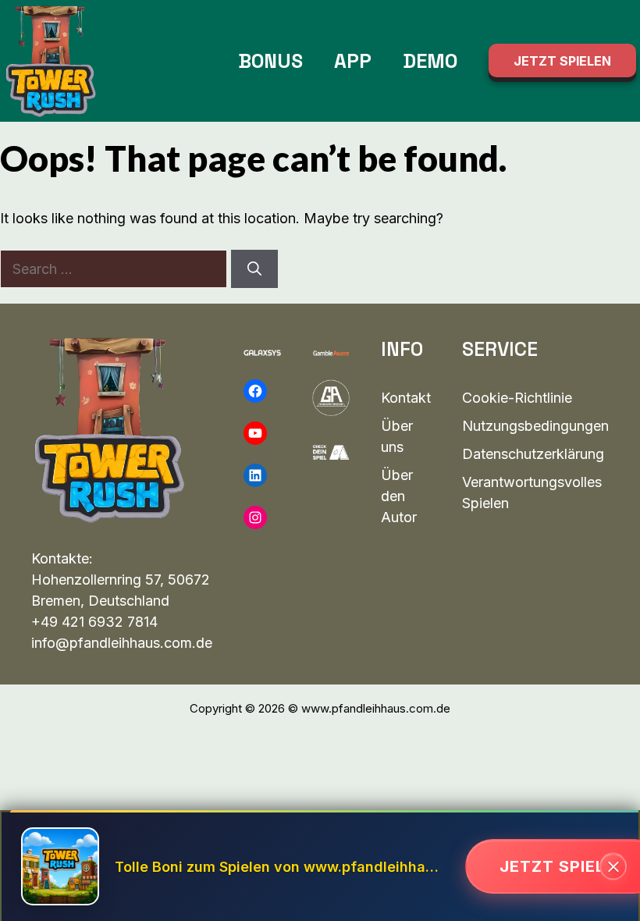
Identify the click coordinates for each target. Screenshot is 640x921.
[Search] (254, 269)
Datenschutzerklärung (533, 454)
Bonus (270, 60)
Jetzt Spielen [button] (562, 61)
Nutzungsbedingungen (535, 426)
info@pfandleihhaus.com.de (121, 643)
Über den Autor (399, 496)
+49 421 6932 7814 (94, 621)
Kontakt (406, 397)
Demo (430, 60)
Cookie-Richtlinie (517, 397)
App (353, 60)
